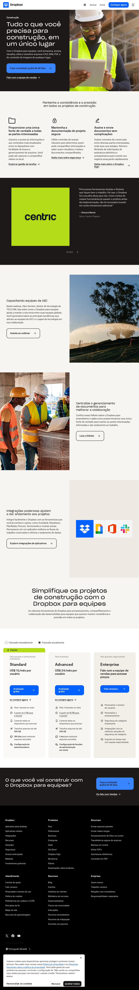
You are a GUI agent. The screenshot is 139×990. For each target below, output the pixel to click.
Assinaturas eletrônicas (101, 854)
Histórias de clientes (57, 891)
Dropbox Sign (54, 854)
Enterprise (52, 840)
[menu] (133, 5)
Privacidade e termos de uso (18, 891)
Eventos (51, 887)
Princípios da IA (12, 905)
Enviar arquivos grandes (102, 826)
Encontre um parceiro (58, 924)
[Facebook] (13, 936)
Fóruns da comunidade (58, 905)
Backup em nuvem (99, 845)
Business (52, 836)
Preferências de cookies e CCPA (19, 901)
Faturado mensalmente (21, 642)
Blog (50, 882)
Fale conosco (11, 887)
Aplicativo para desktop (16, 826)
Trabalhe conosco (99, 887)
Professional (53, 831)
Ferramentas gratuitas (15, 863)
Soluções (9, 845)
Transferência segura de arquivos (106, 840)
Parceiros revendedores (58, 915)
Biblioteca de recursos (58, 896)
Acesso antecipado (14, 854)
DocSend (52, 849)
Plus (50, 826)
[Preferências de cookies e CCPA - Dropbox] (44, 970)
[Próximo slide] (77, 252)
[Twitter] (7, 936)
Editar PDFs (96, 849)
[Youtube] (19, 936)
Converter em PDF (99, 859)
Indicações (53, 910)
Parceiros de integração (59, 919)
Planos (51, 863)
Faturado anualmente (53, 642)
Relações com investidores (103, 891)
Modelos (9, 859)
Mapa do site (11, 910)
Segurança (10, 849)
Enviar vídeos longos (100, 831)
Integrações (10, 836)
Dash (50, 845)
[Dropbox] (14, 5)
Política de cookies (13, 896)
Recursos (9, 840)
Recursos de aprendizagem (17, 915)
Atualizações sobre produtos (61, 868)
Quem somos (97, 882)
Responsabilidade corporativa (104, 896)
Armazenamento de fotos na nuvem (107, 836)
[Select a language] (85, 5)
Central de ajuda (13, 882)
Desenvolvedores (56, 901)
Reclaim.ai (53, 859)
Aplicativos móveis (13, 831)
